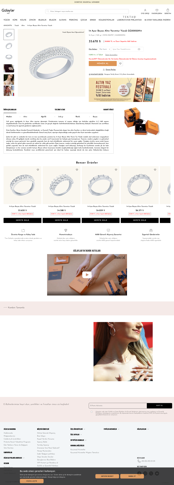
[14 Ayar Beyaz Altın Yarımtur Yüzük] (22, 185)
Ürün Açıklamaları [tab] (10, 110)
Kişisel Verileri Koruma (45, 439)
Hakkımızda (8, 433)
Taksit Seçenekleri (111, 55)
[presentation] (6, 194)
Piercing (73, 20)
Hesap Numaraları (44, 451)
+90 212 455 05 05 (148, 461)
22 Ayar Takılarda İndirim (157, 20)
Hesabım (6, 463)
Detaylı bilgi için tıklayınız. (57, 477)
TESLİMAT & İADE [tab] (60, 110)
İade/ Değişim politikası (46, 454)
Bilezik (52, 20)
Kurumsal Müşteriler (77, 446)
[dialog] (87, 476)
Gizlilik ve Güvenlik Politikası (47, 466)
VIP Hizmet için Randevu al (47, 463)
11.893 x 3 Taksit (96, 55)
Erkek (93, 20)
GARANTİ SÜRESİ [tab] (108, 110)
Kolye (23, 20)
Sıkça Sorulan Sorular (45, 457)
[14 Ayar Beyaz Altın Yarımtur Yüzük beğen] (120, 63)
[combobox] (104, 49)
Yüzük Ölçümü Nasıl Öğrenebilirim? (73, 32)
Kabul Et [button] (132, 476)
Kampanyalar (8, 452)
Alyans (62, 20)
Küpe (15, 20)
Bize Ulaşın (41, 436)
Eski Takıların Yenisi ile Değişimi (16, 445)
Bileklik (42, 20)
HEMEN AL (103, 64)
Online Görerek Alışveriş (46, 433)
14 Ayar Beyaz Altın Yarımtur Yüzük (22, 206)
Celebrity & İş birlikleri (12, 439)
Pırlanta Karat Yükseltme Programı (17, 442)
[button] (32, 481)
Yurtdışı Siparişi (43, 445)
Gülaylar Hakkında (10, 429)
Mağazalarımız (9, 436)
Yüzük (7, 20)
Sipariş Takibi (42, 442)
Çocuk (84, 20)
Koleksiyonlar (106, 20)
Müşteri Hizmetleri (43, 429)
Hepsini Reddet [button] (107, 476)
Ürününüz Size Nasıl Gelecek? (48, 448)
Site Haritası (8, 448)
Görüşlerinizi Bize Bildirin (46, 460)
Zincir (32, 20)
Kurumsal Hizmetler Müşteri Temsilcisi (85, 453)
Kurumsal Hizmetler (78, 450)
